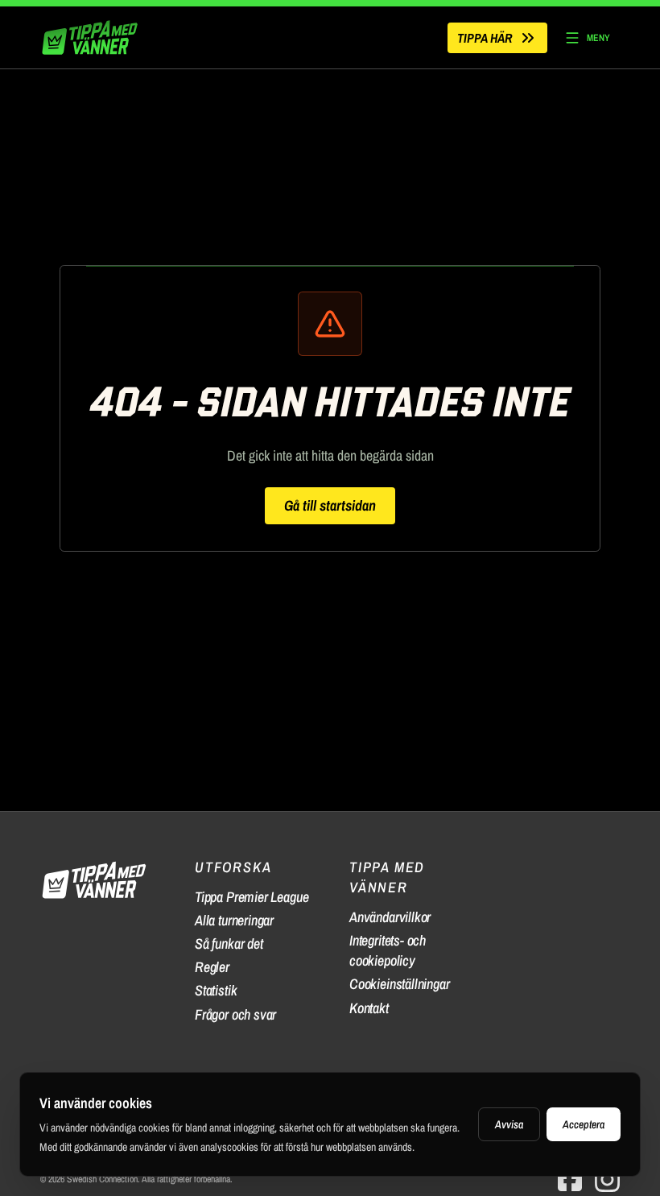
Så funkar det (229, 943)
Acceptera (583, 1124)
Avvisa (509, 1124)
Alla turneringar (234, 920)
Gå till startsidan (330, 505)
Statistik (216, 990)
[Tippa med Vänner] (91, 37)
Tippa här (484, 38)
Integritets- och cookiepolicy (387, 950)
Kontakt (369, 1008)
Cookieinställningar (399, 984)
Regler (212, 967)
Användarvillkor (390, 917)
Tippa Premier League (251, 897)
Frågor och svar (235, 1014)
